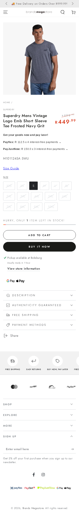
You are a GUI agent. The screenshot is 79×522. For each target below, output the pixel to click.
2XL (9, 196)
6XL (64, 196)
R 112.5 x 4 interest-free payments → (32, 142)
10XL (51, 207)
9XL (36, 207)
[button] (62, 12)
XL (66, 186)
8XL (22, 207)
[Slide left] (6, 4)
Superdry (8, 109)
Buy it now (39, 247)
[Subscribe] (73, 449)
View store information (23, 268)
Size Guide (11, 168)
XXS (9, 186)
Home (6, 102)
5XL (50, 196)
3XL (22, 196)
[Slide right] (72, 4)
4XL (36, 196)
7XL (9, 207)
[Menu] (5, 12)
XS (22, 186)
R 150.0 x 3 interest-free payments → (35, 149)
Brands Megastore (33, 508)
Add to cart (39, 235)
